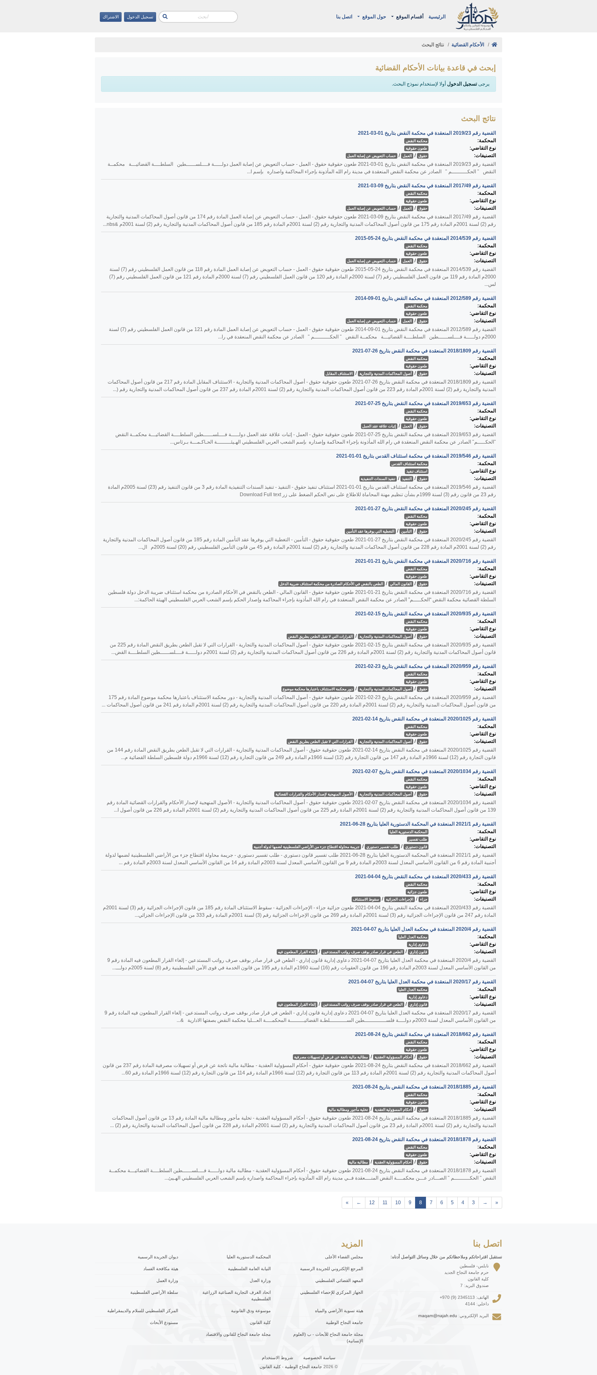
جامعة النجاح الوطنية (344, 1322)
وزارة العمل (167, 1280)
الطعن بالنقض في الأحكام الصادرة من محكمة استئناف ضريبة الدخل (331, 584)
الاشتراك (111, 16)
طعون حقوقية (416, 148)
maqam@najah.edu (437, 1315)
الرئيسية (437, 16)
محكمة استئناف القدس (409, 464)
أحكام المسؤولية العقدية (393, 1057)
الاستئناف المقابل (339, 373)
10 (398, 1202)
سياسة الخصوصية (319, 1357)
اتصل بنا (344, 16)
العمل (407, 156)
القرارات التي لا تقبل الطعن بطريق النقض (320, 636)
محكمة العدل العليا (412, 937)
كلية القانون (260, 1322)
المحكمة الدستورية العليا (408, 832)
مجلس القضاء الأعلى (344, 1256)
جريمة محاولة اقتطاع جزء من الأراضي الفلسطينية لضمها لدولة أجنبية (306, 847)
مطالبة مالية (358, 1162)
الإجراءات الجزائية (399, 899)
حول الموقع (373, 16)
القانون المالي (401, 584)
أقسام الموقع (409, 16)
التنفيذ (407, 479)
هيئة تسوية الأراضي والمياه (339, 1310)
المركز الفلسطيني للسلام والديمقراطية (142, 1310)
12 (372, 1202)
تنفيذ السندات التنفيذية (378, 479)
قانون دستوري (416, 847)
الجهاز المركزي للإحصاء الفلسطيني (331, 1292)
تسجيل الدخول (140, 16)
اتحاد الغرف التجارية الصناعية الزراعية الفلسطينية (236, 1295)
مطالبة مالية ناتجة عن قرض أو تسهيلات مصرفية (331, 1057)
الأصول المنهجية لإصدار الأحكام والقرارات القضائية (314, 794)
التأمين (406, 531)
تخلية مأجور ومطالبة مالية (348, 1109)
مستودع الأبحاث (164, 1322)
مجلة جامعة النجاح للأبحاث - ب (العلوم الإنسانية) (328, 1337)
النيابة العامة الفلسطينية (249, 1268)
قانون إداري (418, 952)
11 (384, 1202)
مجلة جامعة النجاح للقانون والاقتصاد (238, 1334)
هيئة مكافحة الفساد (160, 1268)
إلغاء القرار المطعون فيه (297, 952)
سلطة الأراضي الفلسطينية (154, 1292)
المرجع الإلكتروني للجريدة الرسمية (331, 1268)
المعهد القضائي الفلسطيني (339, 1280)
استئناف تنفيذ (416, 471)
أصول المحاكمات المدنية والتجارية (385, 373)
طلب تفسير (418, 839)
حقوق (423, 156)
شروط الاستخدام (277, 1357)
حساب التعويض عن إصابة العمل (371, 156)
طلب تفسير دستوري (382, 847)
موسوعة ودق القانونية (251, 1310)
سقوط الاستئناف (366, 899)
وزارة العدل (260, 1280)
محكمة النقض (416, 141)
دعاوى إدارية (418, 944)
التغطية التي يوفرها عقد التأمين (370, 531)
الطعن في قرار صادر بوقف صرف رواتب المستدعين (363, 952)
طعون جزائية (417, 892)
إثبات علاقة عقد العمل (379, 426)
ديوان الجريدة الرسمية (158, 1256)
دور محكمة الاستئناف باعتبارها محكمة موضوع (318, 689)
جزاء (423, 899)
